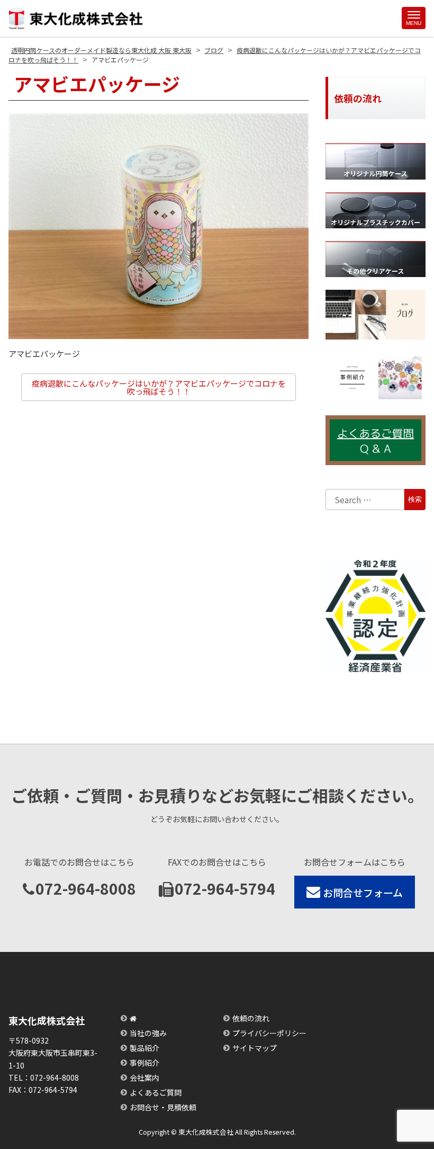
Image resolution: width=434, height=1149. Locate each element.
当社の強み (148, 1033)
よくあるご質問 (156, 1092)
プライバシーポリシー (269, 1033)
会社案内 (144, 1077)
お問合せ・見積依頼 (163, 1107)
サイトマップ (254, 1048)
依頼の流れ (250, 1018)
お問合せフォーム (363, 892)
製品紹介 (144, 1048)
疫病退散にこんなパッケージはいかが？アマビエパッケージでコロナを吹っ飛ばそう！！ (159, 387)
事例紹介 (144, 1062)
